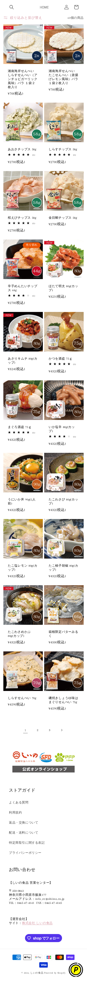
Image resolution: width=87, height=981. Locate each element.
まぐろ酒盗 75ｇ (19, 427)
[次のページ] (61, 730)
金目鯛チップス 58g (63, 217)
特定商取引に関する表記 (27, 842)
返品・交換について (23, 822)
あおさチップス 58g (22, 149)
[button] (12, 7)
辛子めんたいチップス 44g (22, 288)
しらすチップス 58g (63, 149)
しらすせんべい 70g (22, 698)
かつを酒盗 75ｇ (60, 358)
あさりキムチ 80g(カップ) (22, 360)
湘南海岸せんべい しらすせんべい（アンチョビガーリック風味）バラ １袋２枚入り (22, 79)
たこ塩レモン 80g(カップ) (22, 567)
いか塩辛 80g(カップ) (62, 429)
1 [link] (25, 730)
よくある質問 (19, 802)
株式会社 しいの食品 (37, 923)
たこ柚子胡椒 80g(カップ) (63, 567)
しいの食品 (37, 972)
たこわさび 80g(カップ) (63, 501)
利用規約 (15, 812)
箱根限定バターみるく (63, 634)
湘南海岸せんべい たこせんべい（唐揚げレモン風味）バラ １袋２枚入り (63, 77)
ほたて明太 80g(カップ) (63, 288)
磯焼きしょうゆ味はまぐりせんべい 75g (63, 700)
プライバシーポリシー (25, 852)
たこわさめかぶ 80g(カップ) (19, 634)
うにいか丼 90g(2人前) (22, 501)
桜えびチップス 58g (22, 217)
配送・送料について (23, 832)
